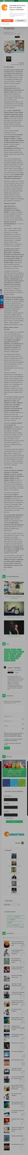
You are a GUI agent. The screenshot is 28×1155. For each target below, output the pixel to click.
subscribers (7, 23)
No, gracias (21, 20)
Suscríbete (7, 20)
